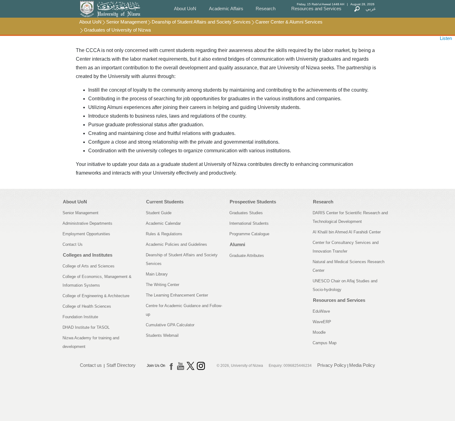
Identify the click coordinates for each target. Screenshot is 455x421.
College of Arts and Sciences (89, 266)
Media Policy (362, 365)
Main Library (157, 274)
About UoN (185, 8)
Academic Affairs (226, 8)
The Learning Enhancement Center (177, 295)
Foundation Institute (80, 317)
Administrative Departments (87, 223)
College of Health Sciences (87, 306)
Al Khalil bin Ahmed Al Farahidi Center (347, 232)
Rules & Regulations (164, 234)
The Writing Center (162, 284)
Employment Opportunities (86, 234)
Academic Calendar (163, 223)
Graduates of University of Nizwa (117, 30)
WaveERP (322, 321)
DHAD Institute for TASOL (86, 327)
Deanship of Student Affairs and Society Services (201, 21)
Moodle (319, 332)
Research (265, 8)
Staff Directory (121, 365)
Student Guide (158, 212)
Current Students (165, 201)
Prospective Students (253, 201)
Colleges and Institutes (87, 255)
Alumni (237, 244)
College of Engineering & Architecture (96, 295)
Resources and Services (316, 8)
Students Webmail (162, 335)
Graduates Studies (246, 212)
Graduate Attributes (246, 255)
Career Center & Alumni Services (289, 21)
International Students (249, 223)
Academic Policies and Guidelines (176, 244)
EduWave (321, 311)
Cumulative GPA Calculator (170, 325)
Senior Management (126, 21)
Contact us (91, 365)
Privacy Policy (331, 365)
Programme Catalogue (249, 234)
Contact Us (73, 244)
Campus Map (324, 343)
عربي (371, 8)
